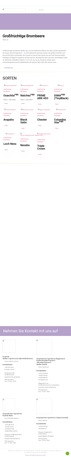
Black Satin (23, 121)
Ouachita (10, 95)
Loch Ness (9, 143)
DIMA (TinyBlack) (61, 97)
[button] (32, 10)
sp (24, 51)
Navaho (25, 145)
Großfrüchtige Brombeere (7, 90)
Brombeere (8, 68)
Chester (42, 119)
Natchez (27, 95)
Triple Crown (41, 147)
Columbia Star (60, 121)
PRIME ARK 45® (42, 97)
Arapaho (8, 119)
